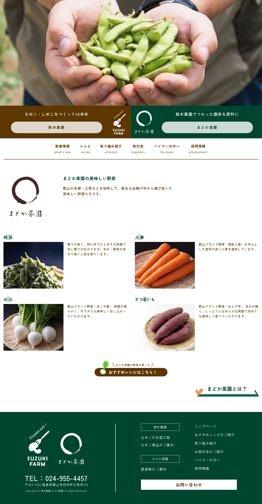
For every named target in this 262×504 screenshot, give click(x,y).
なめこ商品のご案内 (157, 444)
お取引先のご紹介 (209, 451)
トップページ (206, 426)
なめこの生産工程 (155, 437)
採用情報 (198, 149)
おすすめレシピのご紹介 (215, 434)
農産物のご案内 (153, 469)
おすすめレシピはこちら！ (133, 371)
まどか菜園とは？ (227, 388)
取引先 (138, 149)
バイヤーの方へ (167, 149)
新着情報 (62, 149)
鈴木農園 (56, 127)
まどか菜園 (207, 127)
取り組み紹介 (111, 149)
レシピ (85, 149)
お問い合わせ (189, 485)
